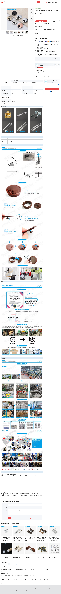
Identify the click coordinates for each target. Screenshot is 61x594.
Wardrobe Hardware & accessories (21, 569)
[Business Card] (58, 84)
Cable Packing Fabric (13, 581)
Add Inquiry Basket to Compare (17, 35)
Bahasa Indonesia (57, 588)
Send (9, 518)
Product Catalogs (14, 564)
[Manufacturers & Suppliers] (6, 2)
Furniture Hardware (9, 6)
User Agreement (36, 590)
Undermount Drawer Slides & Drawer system (37, 566)
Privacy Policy (44, 590)
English (8, 588)
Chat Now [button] (54, 21)
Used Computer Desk (34, 579)
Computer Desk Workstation (48, 579)
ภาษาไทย (46, 588)
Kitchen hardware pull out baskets (6, 569)
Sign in (59, 2)
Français (18, 588)
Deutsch (29, 588)
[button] (39, 82)
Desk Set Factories (9, 579)
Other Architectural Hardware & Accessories (51, 567)
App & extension (49, 4)
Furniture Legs (32, 569)
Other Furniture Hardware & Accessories (36, 567)
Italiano (26, 588)
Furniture (5, 6)
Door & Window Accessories (5, 567)
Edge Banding (47, 569)
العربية (35, 588)
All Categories (4, 4)
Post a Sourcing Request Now (28, 518)
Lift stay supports (18, 567)
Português (14, 588)
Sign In (37, 76)
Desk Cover (40, 579)
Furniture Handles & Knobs (49, 566)
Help (43, 4)
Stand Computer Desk (5, 581)
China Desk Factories (17, 579)
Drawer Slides (18, 566)
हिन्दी (43, 588)
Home (2, 6)
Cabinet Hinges (3, 566)
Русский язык (22, 588)
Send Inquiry (41, 21)
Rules (59, 4)
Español (11, 588)
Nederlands (32, 588)
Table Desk (3, 579)
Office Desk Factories (25, 579)
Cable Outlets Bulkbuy (21, 581)
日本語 (41, 588)
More (2, 583)
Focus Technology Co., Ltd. (24, 590)
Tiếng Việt (52, 588)
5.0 (48, 82)
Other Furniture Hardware (16, 6)
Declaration (40, 590)
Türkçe (49, 588)
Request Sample (50, 23)
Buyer (39, 4)
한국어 (38, 588)
